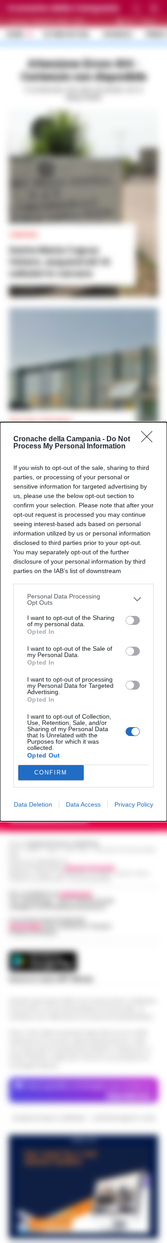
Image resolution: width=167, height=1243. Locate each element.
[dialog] (83, 621)
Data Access (83, 804)
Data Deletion (33, 804)
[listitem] (83, 599)
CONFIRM (50, 772)
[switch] (133, 620)
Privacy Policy (133, 804)
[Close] (149, 439)
